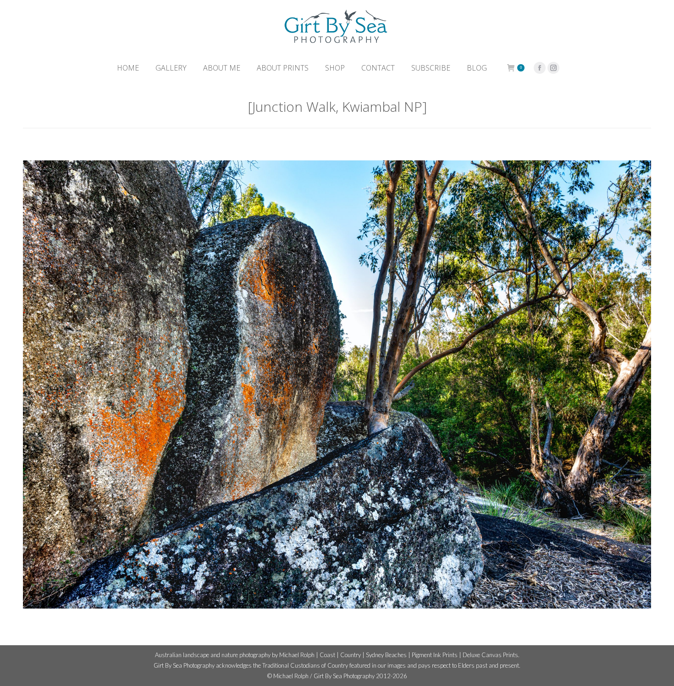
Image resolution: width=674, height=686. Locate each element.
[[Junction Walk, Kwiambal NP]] (337, 384)
